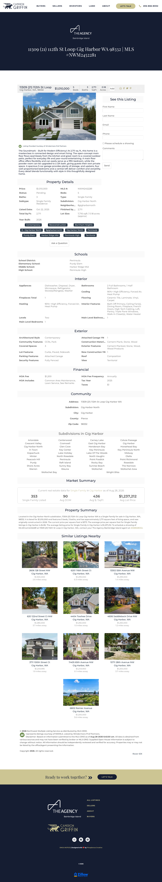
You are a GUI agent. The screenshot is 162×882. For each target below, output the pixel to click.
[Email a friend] (121, 88)
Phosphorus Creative (94, 847)
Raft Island (65, 462)
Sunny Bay (65, 466)
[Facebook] (81, 840)
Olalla (129, 456)
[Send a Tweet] (127, 88)
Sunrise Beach (97, 466)
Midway (129, 453)
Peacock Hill (33, 459)
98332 (84, 424)
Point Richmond (128, 459)
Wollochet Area (128, 469)
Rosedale (129, 462)
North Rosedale (65, 456)
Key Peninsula (97, 450)
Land (92, 6)
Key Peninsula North (129, 450)
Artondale (33, 440)
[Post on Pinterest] (131, 88)
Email (106, 125)
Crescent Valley (33, 443)
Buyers (41, 6)
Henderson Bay (97, 446)
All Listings (93, 800)
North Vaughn (96, 456)
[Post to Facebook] (124, 88)
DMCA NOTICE (65, 847)
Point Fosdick (97, 459)
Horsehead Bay (128, 446)
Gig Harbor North (90, 407)
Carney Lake (97, 440)
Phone (106, 134)
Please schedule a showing (119, 143)
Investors (75, 6)
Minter (33, 456)
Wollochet (97, 469)
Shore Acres (33, 466)
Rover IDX (137, 754)
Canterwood (65, 440)
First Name (108, 107)
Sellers (57, 6)
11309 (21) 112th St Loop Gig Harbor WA (101, 401)
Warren (33, 469)
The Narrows (129, 466)
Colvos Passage (128, 440)
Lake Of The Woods (96, 453)
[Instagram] (74, 840)
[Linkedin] (88, 840)
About (106, 6)
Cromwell (65, 443)
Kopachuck (33, 453)
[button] (20, 114)
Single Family (78, 490)
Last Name (108, 116)
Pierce (84, 418)
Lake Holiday (65, 453)
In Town (33, 450)
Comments (109, 148)
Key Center (65, 450)
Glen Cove (65, 446)
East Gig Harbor (96, 443)
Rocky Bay (97, 462)
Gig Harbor (87, 413)
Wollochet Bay (49, 472)
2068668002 (137, 528)
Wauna (65, 469)
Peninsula (65, 459)
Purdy (33, 462)
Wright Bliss (112, 472)
